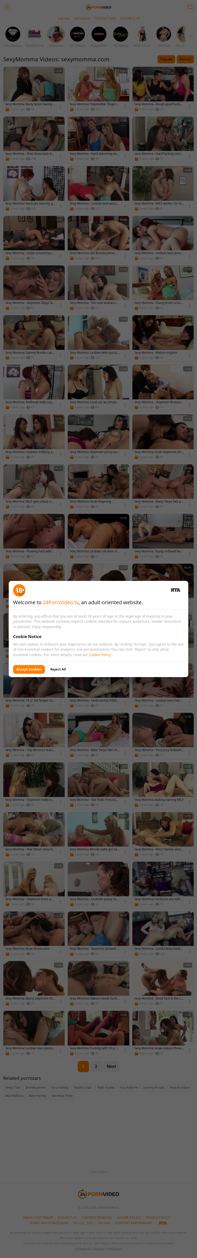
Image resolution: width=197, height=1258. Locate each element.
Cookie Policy (100, 654)
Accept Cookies (29, 669)
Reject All (58, 669)
